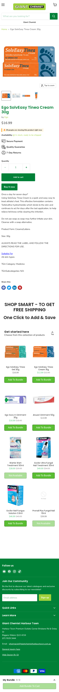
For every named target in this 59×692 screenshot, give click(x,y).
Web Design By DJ (10, 654)
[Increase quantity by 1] (26, 167)
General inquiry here (11, 649)
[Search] (54, 16)
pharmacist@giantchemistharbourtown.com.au (30, 643)
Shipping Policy (41, 683)
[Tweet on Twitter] (9, 288)
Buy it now (9, 186)
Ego (6, 117)
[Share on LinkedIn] (14, 288)
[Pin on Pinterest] (20, 288)
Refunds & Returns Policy (21, 683)
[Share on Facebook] (3, 288)
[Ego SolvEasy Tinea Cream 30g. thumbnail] (6, 95)
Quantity (5, 161)
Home (4, 29)
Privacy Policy (37, 680)
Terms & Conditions (20, 680)
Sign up (45, 597)
